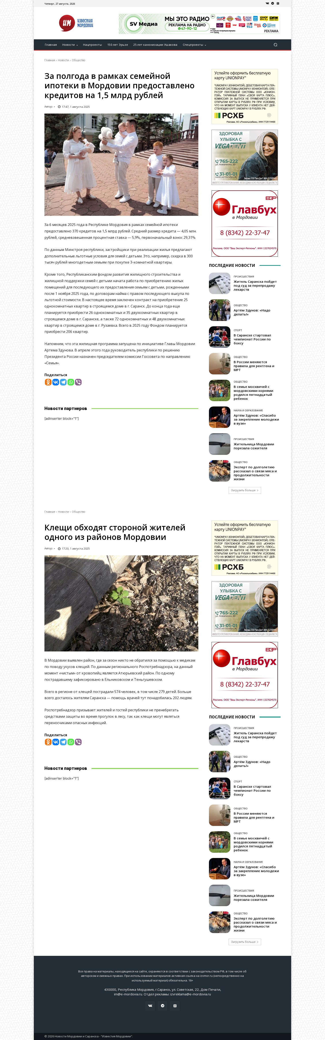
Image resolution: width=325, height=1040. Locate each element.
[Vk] (267, 3)
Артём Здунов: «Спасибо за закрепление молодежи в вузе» (256, 419)
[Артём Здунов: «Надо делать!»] (219, 310)
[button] (275, 45)
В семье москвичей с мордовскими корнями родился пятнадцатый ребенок (253, 392)
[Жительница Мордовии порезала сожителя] (219, 444)
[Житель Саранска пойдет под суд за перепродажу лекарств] (219, 283)
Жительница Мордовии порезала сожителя (254, 446)
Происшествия (244, 276)
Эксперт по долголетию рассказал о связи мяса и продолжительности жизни (255, 473)
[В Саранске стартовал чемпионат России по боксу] (219, 337)
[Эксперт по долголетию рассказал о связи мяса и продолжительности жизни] (219, 471)
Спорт (238, 330)
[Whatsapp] (70, 382)
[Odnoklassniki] (48, 382)
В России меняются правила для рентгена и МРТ (254, 366)
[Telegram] (272, 3)
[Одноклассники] (278, 3)
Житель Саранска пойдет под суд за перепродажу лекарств (255, 285)
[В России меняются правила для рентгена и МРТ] (219, 363)
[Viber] (78, 382)
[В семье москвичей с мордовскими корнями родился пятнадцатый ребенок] (219, 390)
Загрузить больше (243, 490)
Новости (63, 60)
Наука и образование (248, 410)
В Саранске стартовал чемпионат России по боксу (252, 339)
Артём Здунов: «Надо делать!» (252, 312)
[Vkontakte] (55, 382)
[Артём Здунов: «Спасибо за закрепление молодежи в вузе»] (219, 417)
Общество (78, 60)
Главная (49, 60)
